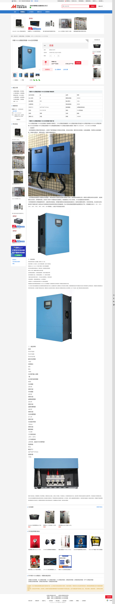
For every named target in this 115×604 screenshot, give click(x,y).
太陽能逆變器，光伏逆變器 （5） (20, 91)
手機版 (14, 1)
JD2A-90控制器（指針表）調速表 (65, 31)
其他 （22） (15, 101)
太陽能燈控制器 (69, 580)
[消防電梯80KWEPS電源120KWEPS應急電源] (97, 72)
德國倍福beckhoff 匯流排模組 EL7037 (36, 569)
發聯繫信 (47, 69)
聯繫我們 (37, 600)
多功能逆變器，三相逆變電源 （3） (20, 99)
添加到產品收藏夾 (16, 261)
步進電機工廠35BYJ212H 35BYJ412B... (36, 549)
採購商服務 (88, 1)
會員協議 (64, 600)
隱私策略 (57, 600)
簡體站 (77, 600)
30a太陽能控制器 (42, 580)
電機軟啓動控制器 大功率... (17, 154)
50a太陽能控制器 (51, 580)
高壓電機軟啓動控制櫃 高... (17, 169)
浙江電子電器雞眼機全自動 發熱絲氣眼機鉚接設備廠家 (85, 549)
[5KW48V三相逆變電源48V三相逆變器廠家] (97, 46)
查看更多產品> (100, 507)
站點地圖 (51, 600)
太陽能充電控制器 (43, 581)
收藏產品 (16, 80)
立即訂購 (65, 69)
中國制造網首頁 (60, 1)
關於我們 (30, 600)
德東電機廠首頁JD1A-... (17, 184)
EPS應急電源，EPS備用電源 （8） (20, 93)
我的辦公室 (74, 1)
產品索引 (14, 259)
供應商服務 (81, 1)
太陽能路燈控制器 (53, 581)
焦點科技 (59, 602)
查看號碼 (78, 63)
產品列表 (16, 36)
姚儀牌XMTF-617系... (16, 228)
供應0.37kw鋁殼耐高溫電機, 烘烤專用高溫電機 (68, 569)
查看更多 (18, 119)
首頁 (12, 36)
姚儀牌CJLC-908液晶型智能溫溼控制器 (36, 31)
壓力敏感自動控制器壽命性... (18, 213)
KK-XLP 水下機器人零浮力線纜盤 (95, 549)
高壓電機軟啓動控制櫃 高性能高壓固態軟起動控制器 (84, 31)
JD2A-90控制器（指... (16, 198)
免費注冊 (36, 1)
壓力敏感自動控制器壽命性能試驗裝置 (51, 31)
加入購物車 (58, 69)
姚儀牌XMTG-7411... (16, 243)
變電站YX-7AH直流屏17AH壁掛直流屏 (100, 65)
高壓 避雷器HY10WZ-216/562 (65, 549)
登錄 (32, 1)
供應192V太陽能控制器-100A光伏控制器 (59, 597)
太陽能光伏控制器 (32, 580)
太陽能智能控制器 (78, 580)
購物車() (68, 1)
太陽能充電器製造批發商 (63, 595)
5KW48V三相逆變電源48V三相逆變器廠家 (101, 52)
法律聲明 (71, 600)
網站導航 (100, 1)
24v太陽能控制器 (60, 580)
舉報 (23, 80)
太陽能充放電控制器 (33, 581)
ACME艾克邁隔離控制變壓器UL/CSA (51, 549)
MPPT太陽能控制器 (88, 580)
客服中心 (94, 1)
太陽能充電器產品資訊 (51, 595)
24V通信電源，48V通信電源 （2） (20, 97)
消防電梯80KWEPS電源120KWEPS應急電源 (101, 78)
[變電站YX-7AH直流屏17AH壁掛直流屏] (97, 59)
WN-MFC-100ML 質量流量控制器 (19, 31)
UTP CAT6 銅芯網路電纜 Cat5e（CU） (51, 569)
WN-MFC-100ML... (16, 139)
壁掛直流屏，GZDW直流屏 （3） (20, 95)
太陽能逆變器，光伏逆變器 (24, 36)
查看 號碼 (15, 111)
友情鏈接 (84, 600)
